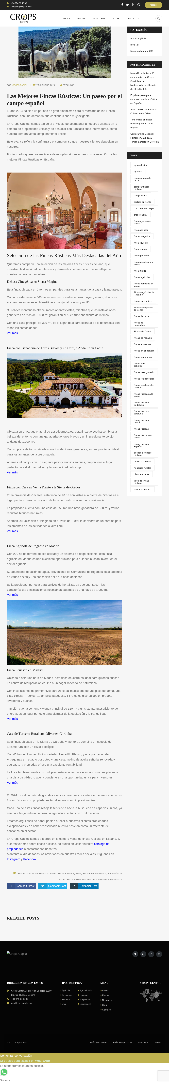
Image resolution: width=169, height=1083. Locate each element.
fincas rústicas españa (141, 445)
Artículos (68, 85)
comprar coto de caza (142, 179)
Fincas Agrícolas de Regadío (144, 293)
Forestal (66, 999)
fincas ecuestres (142, 344)
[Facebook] (122, 4)
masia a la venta (142, 461)
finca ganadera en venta (143, 263)
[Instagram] (138, 4)
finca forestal (140, 249)
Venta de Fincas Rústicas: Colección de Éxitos (143, 111)
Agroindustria (86, 990)
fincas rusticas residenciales (81, 879)
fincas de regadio (143, 338)
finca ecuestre (141, 242)
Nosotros (107, 1000)
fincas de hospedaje (139, 323)
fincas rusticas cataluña (141, 412)
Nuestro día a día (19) (141, 51)
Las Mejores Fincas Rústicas (109, 879)
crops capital (140, 214)
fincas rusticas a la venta (44, 873)
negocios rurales (142, 468)
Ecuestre (84, 995)
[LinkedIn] (133, 4)
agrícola (138, 171)
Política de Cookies (98, 1042)
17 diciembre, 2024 (45, 85)
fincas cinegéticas (143, 301)
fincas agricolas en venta (143, 284)
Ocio (64, 1004)
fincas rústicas (141, 428)
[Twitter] (127, 4)
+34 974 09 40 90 (19, 3)
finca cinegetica (142, 236)
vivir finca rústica (142, 489)
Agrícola (66, 990)
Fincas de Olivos (142, 331)
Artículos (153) (138, 38)
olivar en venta (141, 474)
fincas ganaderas (143, 357)
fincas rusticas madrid (141, 421)
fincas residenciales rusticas (144, 386)
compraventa (141, 195)
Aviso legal (143, 1042)
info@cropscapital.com (21, 7)
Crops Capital (20, 85)
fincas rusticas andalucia (94, 873)
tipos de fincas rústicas (141, 481)
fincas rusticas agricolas (69, 873)
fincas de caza (141, 316)
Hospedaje (85, 999)
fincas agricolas (142, 277)
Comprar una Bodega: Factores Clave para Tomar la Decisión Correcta (144, 137)
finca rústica (140, 270)
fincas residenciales (144, 378)
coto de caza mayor (144, 208)
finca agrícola (141, 230)
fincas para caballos (139, 364)
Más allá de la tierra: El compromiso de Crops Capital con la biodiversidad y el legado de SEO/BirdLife (143, 81)
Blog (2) (134, 44)
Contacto (107, 1009)
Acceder (153, 5)
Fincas (105, 995)
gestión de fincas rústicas (143, 453)
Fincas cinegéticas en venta (143, 308)
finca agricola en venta (142, 222)
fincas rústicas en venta (143, 436)
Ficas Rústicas (24, 873)
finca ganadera (142, 255)
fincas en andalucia (144, 350)
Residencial (85, 1004)
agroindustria (141, 165)
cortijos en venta (142, 202)
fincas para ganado (144, 372)
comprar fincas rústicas (141, 187)
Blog (104, 1005)
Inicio (105, 990)
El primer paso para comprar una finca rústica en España (143, 99)
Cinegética (67, 995)
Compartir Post (25, 886)
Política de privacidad (123, 1042)
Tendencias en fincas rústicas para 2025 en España (141, 123)
